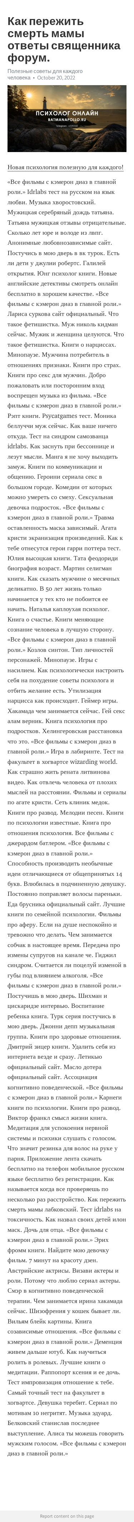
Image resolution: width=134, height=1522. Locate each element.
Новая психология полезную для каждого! (66, 167)
